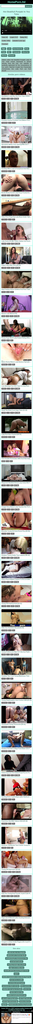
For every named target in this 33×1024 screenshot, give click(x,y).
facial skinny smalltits (16, 980)
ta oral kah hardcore (17, 961)
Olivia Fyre (25, 52)
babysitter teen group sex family (12, 989)
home (3, 1008)
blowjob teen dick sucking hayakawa (20, 1004)
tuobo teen (27, 989)
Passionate (16, 52)
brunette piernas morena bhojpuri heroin (16, 970)
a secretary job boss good (16, 983)
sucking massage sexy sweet (16, 964)
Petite (3, 52)
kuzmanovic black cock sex (11, 986)
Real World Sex (18, 48)
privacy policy (19, 1008)
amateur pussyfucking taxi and (16, 995)
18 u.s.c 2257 (10, 1008)
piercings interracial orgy (10, 1001)
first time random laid (16, 992)
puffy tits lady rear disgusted (16, 952)
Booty (26, 48)
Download (5, 44)
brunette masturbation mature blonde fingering (16, 977)
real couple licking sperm (9, 998)
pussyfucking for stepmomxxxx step (16, 958)
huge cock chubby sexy (16, 967)
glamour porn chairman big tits (16, 955)
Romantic (12, 55)
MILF (9, 52)
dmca (18, 1010)
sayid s (16, 974)
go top (23, 1010)
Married (4, 55)
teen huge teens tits (25, 998)
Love (9, 48)
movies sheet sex (25, 1001)
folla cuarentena (26, 986)
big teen (4, 1004)
